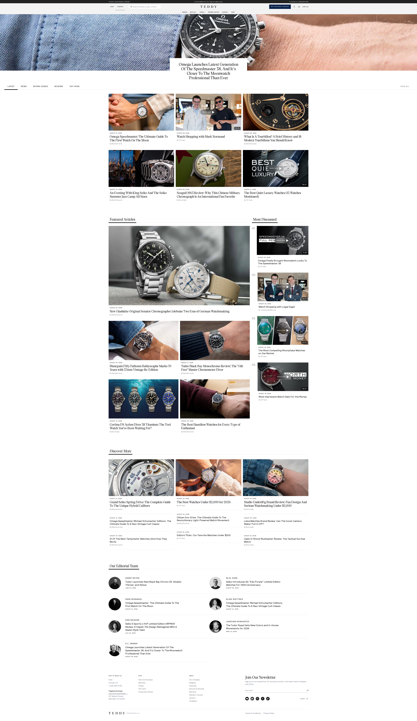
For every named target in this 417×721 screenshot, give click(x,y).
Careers (192, 698)
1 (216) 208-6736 (115, 686)
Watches (141, 683)
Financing (192, 686)
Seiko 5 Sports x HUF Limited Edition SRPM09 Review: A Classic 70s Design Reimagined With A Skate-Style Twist (151, 626)
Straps (141, 686)
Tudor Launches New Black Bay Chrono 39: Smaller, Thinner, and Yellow (153, 583)
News (24, 86)
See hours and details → (118, 693)
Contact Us (113, 683)
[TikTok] (268, 698)
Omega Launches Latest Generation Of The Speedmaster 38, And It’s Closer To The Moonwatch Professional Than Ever (153, 650)
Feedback (193, 701)
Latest (11, 86)
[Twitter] (262, 698)
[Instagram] (257, 698)
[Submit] (307, 690)
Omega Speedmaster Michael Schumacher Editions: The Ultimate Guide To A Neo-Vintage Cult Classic (254, 604)
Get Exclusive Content (280, 6)
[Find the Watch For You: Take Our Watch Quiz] (208, 2)
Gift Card (142, 689)
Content (120, 6)
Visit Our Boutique (145, 680)
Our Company (194, 680)
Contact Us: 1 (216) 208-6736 (299, 1)
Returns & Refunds (196, 689)
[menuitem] (185, 12)
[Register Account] (294, 6)
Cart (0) (305, 6)
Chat (111, 680)
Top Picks (74, 86)
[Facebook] (252, 698)
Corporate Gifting (145, 692)
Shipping (192, 683)
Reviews (58, 86)
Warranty (192, 692)
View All (404, 86)
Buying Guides (40, 86)
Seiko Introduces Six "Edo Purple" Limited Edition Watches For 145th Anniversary (253, 583)
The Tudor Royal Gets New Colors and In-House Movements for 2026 (252, 627)
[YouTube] (247, 698)
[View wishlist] (299, 6)
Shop (112, 6)
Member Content (196, 695)
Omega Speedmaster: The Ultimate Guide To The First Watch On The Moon (152, 604)
